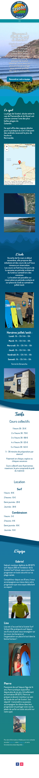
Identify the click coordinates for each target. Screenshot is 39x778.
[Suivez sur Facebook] (17, 764)
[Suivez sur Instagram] (21, 764)
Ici (23, 745)
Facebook (12, 742)
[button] (19, 162)
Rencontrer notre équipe (19, 79)
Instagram (21, 742)
